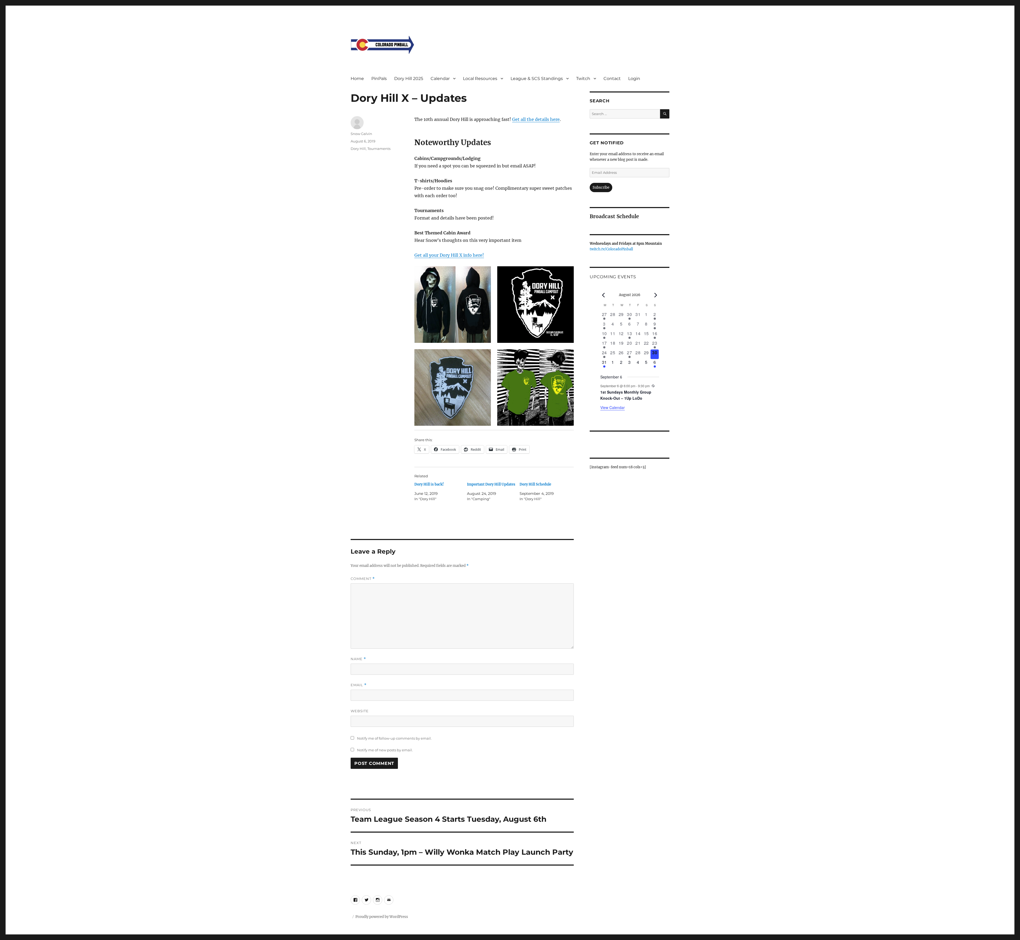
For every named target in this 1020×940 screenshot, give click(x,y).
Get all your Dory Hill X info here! (449, 255)
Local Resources (480, 78)
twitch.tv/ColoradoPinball (611, 249)
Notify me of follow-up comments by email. (394, 738)
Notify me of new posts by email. (385, 750)
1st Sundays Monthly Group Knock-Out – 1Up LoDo (625, 395)
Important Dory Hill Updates (491, 484)
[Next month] (656, 295)
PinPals (379, 78)
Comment (363, 578)
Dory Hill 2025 (408, 78)
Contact (612, 78)
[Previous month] (603, 295)
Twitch (583, 78)
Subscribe (601, 187)
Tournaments (378, 148)
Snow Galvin (361, 134)
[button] (452, 304)
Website (360, 711)
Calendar (440, 78)
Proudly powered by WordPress (381, 916)
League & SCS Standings (537, 78)
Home (357, 78)
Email (359, 685)
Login (634, 78)
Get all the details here (536, 119)
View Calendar (612, 407)
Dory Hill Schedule (535, 484)
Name (358, 659)
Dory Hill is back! (429, 484)
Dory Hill (358, 148)
